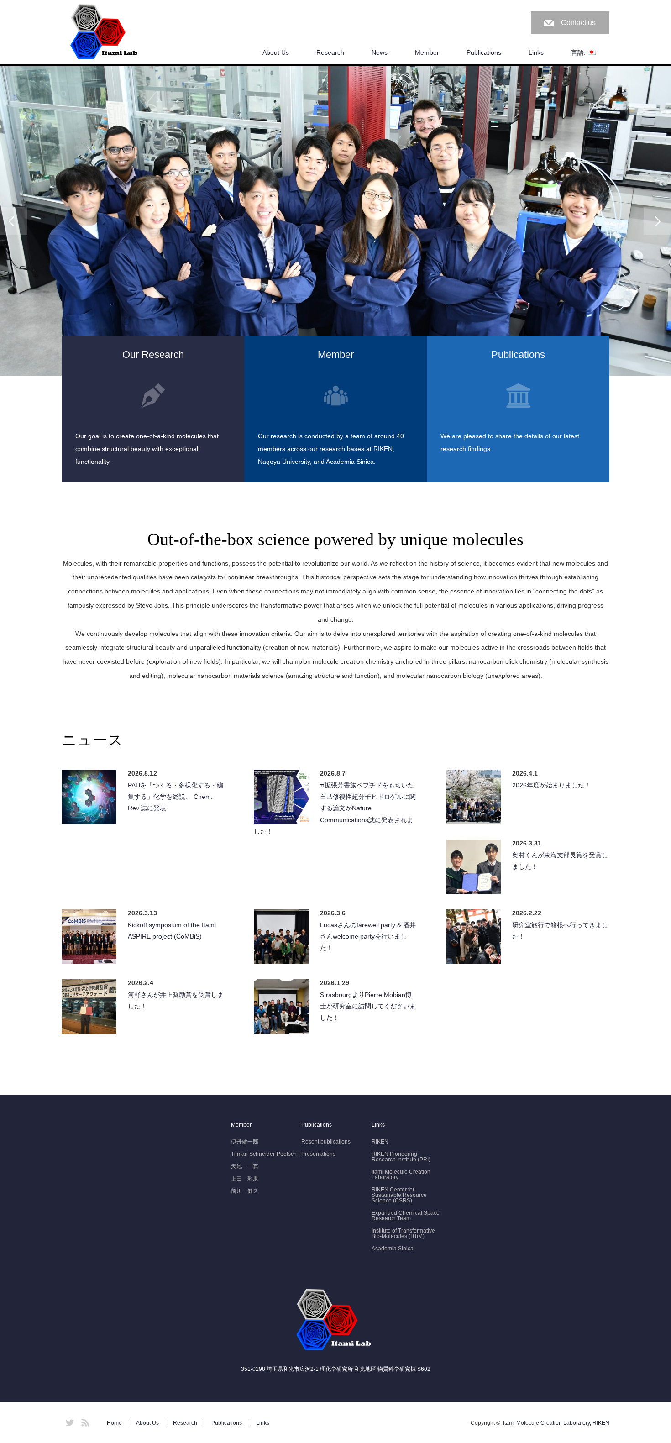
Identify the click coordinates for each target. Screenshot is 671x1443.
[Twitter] (68, 1421)
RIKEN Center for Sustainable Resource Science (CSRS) (399, 1195)
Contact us (578, 22)
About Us (275, 52)
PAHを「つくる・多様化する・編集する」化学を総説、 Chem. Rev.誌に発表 (175, 797)
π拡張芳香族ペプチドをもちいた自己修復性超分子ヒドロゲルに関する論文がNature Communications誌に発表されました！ (335, 808)
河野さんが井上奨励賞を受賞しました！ (176, 1000)
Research (330, 52)
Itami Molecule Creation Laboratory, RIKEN (556, 1423)
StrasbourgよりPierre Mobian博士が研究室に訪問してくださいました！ (368, 1006)
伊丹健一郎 (244, 1141)
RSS (84, 1421)
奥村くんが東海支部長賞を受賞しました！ (560, 860)
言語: (579, 52)
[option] (335, 221)
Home (114, 1423)
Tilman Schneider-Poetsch (264, 1154)
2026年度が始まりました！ (551, 785)
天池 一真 (244, 1166)
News (380, 52)
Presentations (318, 1154)
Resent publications (326, 1141)
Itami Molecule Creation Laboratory (401, 1174)
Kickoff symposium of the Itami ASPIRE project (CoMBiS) (172, 930)
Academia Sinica (393, 1248)
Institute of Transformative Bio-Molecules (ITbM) (403, 1233)
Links (536, 52)
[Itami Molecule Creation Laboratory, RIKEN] (105, 32)
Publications (484, 52)
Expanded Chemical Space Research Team (406, 1215)
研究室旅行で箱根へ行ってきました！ (560, 930)
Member (427, 52)
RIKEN (380, 1141)
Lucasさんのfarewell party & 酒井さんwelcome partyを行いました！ (368, 936)
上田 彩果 (244, 1178)
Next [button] (657, 221)
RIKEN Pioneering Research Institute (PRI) (401, 1156)
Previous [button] (13, 221)
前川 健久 (244, 1191)
